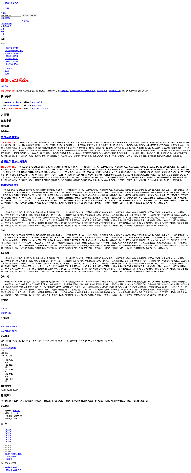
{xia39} (8, 432)
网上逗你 (16, 411)
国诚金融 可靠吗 (11, 3)
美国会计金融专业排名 (14, 51)
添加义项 (8, 68)
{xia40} (8, 434)
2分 (5, 348)
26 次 (16, 413)
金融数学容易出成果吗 (14, 161)
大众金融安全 (114, 91)
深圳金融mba (37, 105)
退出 (2, 34)
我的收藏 (7, 26)
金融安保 (4, 308)
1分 (2, 348)
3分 (8, 348)
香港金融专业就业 (12, 467)
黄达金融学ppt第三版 (40, 109)
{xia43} (8, 440)
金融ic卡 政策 (102, 91)
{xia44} (8, 442)
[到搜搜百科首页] (5, 18)
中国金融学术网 (10, 137)
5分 (14, 348)
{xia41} (8, 436)
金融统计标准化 (11, 56)
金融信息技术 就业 (9, 185)
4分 (11, 348)
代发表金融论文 (13, 105)
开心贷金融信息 (11, 64)
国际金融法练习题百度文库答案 (82, 91)
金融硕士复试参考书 (13, 470)
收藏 (10, 24)
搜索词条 (25, 21)
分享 (2, 29)
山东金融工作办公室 (13, 53)
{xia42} (8, 438)
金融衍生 (65, 91)
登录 (7, 8)
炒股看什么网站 (11, 61)
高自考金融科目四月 (9, 331)
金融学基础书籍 (11, 48)
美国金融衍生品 (11, 59)
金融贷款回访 (6, 313)
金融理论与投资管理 (15, 102)
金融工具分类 (37, 102)
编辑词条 (4, 24)
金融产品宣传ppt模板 (9, 326)
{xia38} (8, 430)
